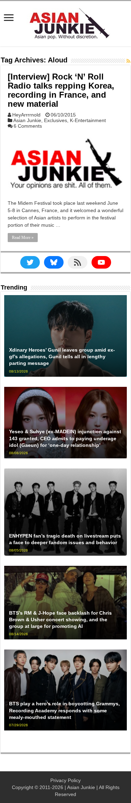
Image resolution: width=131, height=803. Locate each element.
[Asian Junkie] (65, 22)
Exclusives (55, 120)
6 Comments (28, 126)
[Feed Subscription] (128, 61)
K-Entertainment (88, 120)
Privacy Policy (65, 780)
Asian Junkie (27, 120)
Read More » (23, 237)
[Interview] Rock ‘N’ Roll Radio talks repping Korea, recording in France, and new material (61, 90)
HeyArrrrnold (26, 115)
